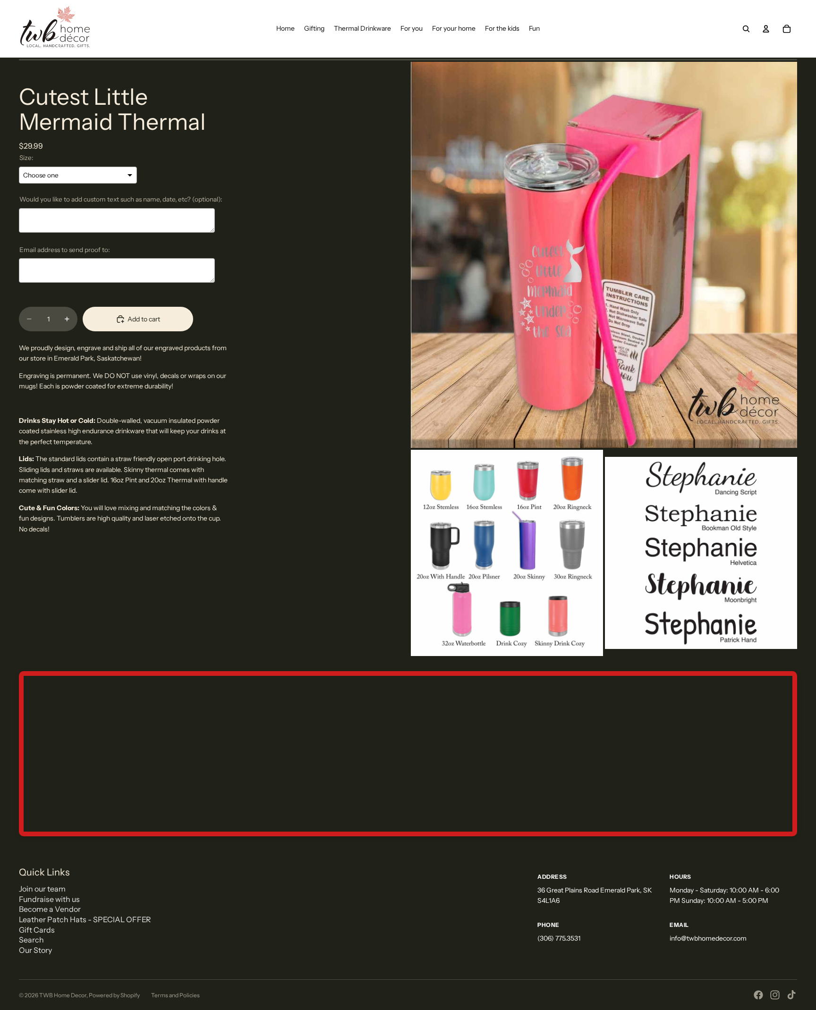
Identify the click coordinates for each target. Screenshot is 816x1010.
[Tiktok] (791, 995)
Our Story (35, 950)
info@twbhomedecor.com (708, 938)
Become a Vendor (50, 909)
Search (31, 939)
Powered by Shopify (114, 995)
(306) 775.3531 (558, 938)
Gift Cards (37, 929)
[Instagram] (775, 995)
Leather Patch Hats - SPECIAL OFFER (85, 919)
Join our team (42, 888)
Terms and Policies (175, 995)
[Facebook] (758, 995)
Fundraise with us (49, 899)
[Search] (746, 28)
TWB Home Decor (62, 995)
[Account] (766, 28)
